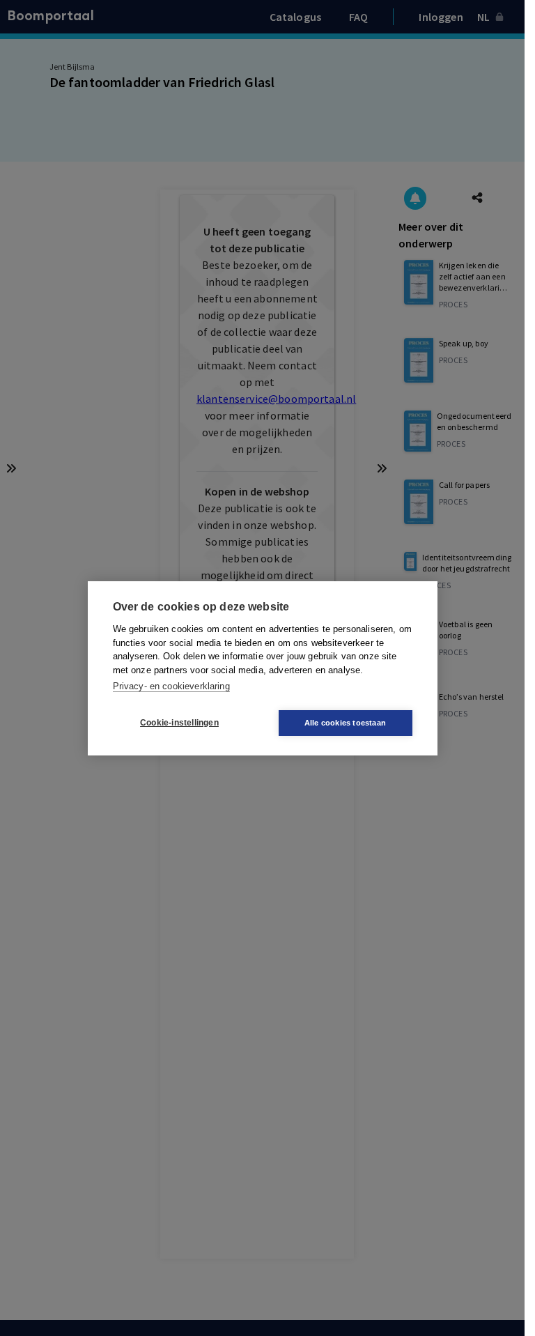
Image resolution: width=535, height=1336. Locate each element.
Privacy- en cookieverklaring (171, 686)
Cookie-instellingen (179, 723)
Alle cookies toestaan (345, 723)
